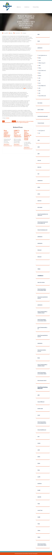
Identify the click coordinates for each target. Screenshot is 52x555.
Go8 (39, 133)
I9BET (39, 34)
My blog (7, 117)
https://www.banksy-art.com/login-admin (42, 289)
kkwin (39, 83)
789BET (39, 269)
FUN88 (39, 517)
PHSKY (39, 60)
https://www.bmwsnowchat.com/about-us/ (43, 222)
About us (19, 7)
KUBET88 (39, 496)
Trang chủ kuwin (41, 123)
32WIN (39, 456)
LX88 (39, 93)
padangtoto (40, 47)
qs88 (38, 153)
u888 (39, 395)
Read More (6, 144)
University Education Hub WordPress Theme (23, 553)
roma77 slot (40, 510)
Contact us (26, 7)
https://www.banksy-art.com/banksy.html (42, 422)
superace (39, 200)
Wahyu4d (39, 250)
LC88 (39, 78)
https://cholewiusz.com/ (42, 229)
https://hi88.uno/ (41, 401)
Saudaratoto (40, 180)
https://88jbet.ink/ (42, 85)
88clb (39, 357)
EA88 (39, 147)
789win (39, 68)
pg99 (24, 88)
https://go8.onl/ (41, 130)
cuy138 (39, 476)
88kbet (39, 75)
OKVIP (39, 415)
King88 (39, 490)
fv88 (39, 80)
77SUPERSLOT (40, 275)
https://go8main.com (42, 55)
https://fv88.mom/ (42, 70)
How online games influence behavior (7, 133)
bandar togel (40, 408)
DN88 (39, 65)
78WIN (39, 530)
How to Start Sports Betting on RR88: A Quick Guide (27, 135)
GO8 (38, 436)
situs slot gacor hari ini (42, 380)
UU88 (39, 450)
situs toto (39, 167)
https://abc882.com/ (42, 429)
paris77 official (40, 109)
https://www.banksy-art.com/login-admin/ (42, 320)
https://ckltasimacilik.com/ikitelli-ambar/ (42, 312)
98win (39, 73)
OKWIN (39, 443)
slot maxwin (40, 207)
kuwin (39, 41)
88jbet (39, 58)
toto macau (40, 102)
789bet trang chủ (41, 63)
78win (39, 503)
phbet (39, 187)
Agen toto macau (41, 282)
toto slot (39, 160)
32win (39, 470)
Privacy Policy (36, 7)
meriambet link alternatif (43, 116)
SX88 (39, 90)
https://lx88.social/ (42, 95)
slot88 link (40, 483)
